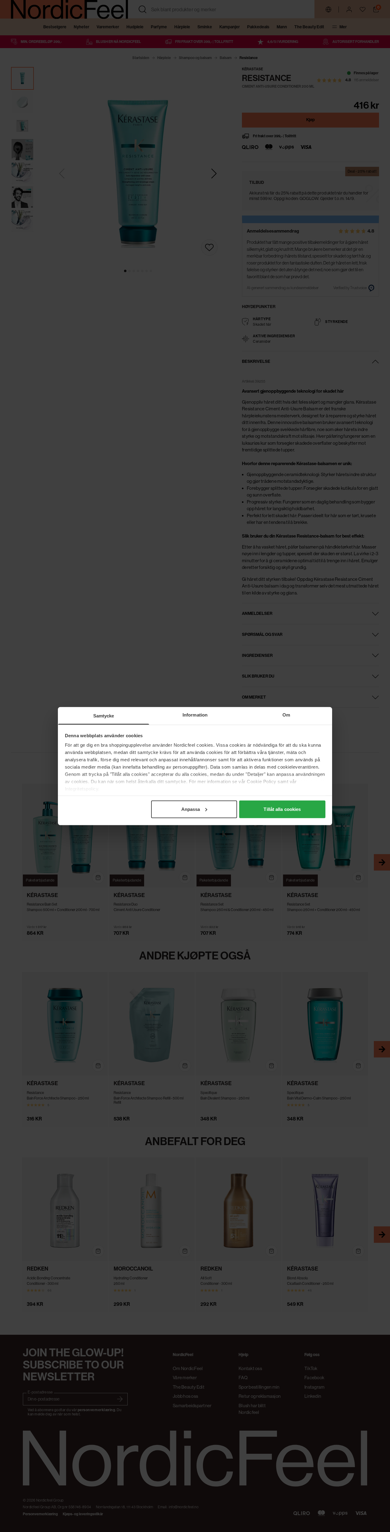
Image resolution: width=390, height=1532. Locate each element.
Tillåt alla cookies (282, 809)
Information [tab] (195, 714)
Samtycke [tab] (103, 715)
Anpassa (190, 809)
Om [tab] (286, 714)
